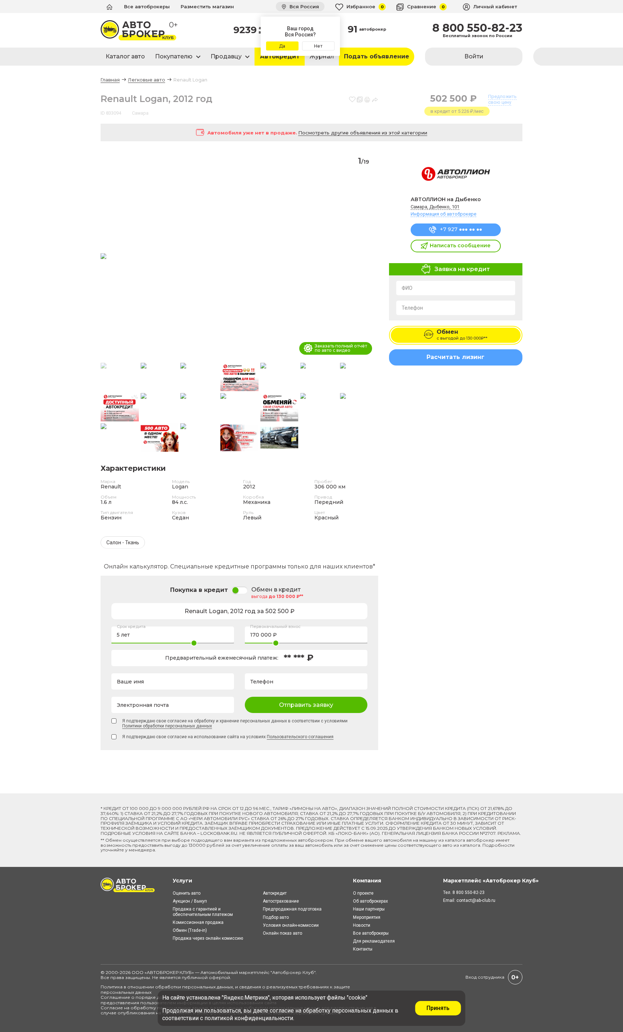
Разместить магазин (207, 6)
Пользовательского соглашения (300, 736)
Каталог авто (125, 56)
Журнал (322, 56)
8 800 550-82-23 (477, 28)
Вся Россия (303, 6)
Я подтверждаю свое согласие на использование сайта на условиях (227, 736)
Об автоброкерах (370, 901)
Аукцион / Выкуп (190, 901)
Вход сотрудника (484, 977)
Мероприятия (366, 917)
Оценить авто (186, 893)
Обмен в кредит (276, 589)
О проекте (363, 893)
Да (282, 46)
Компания (367, 880)
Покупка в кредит (199, 589)
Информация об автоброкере (443, 214)
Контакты (362, 949)
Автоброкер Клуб (293, 972)
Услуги (182, 880)
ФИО (407, 288)
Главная (110, 80)
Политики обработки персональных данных (167, 725)
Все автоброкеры (147, 6)
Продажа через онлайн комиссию (208, 938)
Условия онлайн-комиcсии (291, 925)
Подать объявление (376, 56)
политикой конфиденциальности (248, 1018)
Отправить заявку (306, 704)
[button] (370, 257)
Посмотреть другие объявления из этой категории (362, 133)
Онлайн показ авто (282, 933)
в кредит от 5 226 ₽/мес (456, 111)
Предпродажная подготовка (292, 909)
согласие (282, 1010)
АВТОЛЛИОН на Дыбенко (446, 199)
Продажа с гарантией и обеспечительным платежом (203, 912)
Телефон (412, 307)
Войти (473, 56)
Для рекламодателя (374, 941)
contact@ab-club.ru (475, 900)
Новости (361, 925)
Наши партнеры (369, 909)
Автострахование (281, 901)
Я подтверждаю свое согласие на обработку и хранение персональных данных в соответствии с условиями (235, 723)
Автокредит (280, 56)
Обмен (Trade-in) (190, 930)
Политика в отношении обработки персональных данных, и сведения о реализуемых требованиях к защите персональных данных (225, 989)
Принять (438, 1008)
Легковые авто (146, 80)
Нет (318, 46)
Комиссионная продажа (198, 922)
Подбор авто (276, 917)
